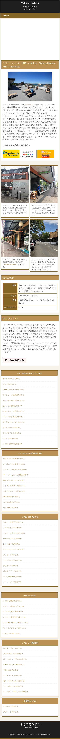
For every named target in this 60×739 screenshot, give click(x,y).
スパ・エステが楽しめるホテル (15, 469)
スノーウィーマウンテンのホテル (15, 692)
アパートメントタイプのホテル (14, 628)
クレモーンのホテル (10, 555)
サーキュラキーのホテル (12, 379)
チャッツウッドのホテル (12, 539)
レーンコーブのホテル (11, 544)
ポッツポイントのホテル (12, 433)
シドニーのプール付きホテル (14, 491)
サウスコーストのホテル (12, 675)
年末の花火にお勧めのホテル (14, 459)
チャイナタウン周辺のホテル (13, 411)
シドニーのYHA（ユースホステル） (16, 623)
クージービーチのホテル (12, 582)
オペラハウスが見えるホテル (14, 464)
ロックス (29, 104)
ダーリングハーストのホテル (13, 422)
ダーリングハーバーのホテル (13, 390)
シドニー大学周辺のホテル (13, 444)
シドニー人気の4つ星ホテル (13, 606)
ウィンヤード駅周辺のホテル (13, 395)
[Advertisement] (30, 39)
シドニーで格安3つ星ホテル (13, 612)
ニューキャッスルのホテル (13, 686)
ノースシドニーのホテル (12, 528)
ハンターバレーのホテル (12, 648)
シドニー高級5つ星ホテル (12, 601)
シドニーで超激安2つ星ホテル (14, 617)
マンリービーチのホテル (12, 577)
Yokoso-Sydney (30, 4)
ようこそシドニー (31, 726)
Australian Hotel (10, 264)
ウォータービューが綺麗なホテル (15, 475)
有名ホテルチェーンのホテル (14, 480)
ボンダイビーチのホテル (12, 571)
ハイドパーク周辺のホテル (13, 417)
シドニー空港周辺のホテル (13, 522)
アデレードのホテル (10, 712)
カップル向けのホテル (11, 502)
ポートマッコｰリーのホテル (13, 665)
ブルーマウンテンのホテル (13, 654)
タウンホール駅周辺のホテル (13, 400)
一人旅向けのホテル (10, 507)
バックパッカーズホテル (12, 633)
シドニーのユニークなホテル (14, 486)
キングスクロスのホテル (12, 428)
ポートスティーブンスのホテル (15, 659)
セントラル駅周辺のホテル (13, 406)
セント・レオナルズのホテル (14, 533)
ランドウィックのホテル (12, 560)
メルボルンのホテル (10, 706)
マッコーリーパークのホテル (14, 549)
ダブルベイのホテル (10, 566)
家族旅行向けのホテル (11, 497)
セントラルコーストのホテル (14, 681)
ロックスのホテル (9, 384)
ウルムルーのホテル (10, 438)
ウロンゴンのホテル (10, 670)
